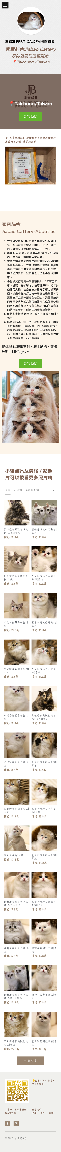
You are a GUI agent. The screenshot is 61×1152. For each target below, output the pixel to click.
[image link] (17, 1091)
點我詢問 (30, 116)
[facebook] (7, 1123)
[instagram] (16, 1123)
